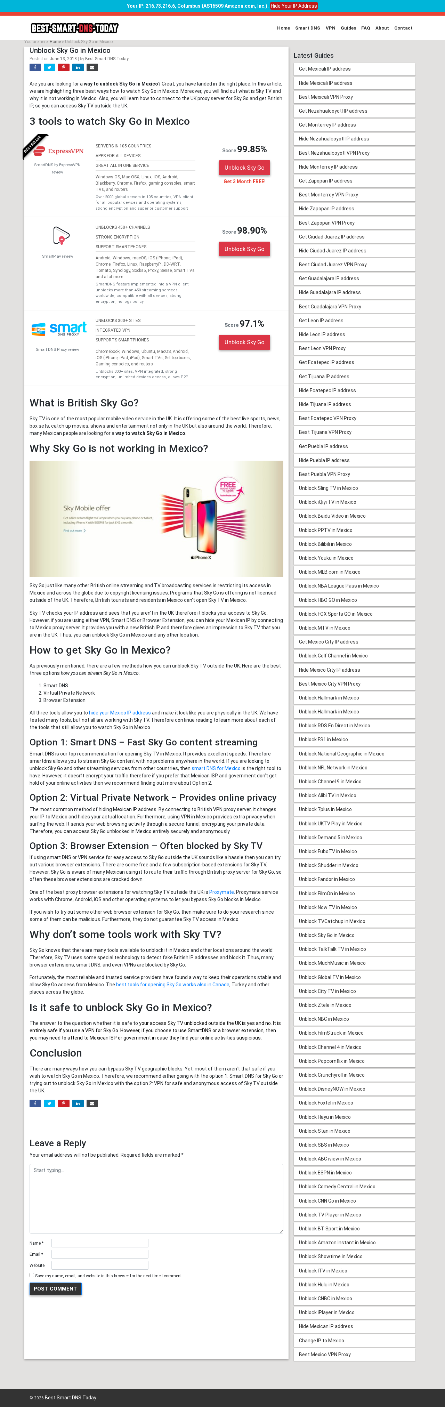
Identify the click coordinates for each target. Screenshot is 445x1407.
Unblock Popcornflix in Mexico (332, 1061)
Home (283, 28)
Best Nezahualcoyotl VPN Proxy (334, 153)
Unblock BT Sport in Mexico (329, 1228)
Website (37, 1265)
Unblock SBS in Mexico (324, 1145)
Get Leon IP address (321, 320)
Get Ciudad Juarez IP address (332, 237)
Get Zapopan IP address (326, 181)
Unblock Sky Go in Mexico (327, 935)
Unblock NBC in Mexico (324, 1019)
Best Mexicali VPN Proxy (326, 97)
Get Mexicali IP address (325, 69)
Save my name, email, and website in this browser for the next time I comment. (109, 1275)
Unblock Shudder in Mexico (328, 865)
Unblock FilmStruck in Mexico (331, 1033)
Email (36, 1254)
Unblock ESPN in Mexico (325, 1172)
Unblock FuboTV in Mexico (328, 851)
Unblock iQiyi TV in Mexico (327, 502)
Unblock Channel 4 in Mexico (330, 1047)
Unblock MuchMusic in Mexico (332, 963)
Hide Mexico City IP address (329, 670)
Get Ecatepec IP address (326, 362)
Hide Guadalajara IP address (330, 292)
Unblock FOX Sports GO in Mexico (336, 614)
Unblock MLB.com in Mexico (330, 572)
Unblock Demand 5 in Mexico (330, 837)
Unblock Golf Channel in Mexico (333, 655)
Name (36, 1243)
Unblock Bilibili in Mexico (325, 544)
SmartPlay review (57, 256)
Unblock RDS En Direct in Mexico (334, 725)
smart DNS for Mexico (216, 768)
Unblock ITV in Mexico (323, 1270)
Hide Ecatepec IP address (327, 390)
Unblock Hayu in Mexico (325, 1117)
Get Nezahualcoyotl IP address (333, 111)
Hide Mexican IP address (326, 1326)
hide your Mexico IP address (120, 712)
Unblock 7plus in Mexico (325, 809)
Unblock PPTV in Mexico (326, 530)
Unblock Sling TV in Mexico (328, 488)
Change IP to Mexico (321, 1340)
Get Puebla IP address (323, 446)
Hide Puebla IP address (324, 460)
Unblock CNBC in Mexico (325, 1298)
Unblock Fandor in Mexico (327, 879)
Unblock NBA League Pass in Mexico (339, 586)
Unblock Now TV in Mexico (328, 907)
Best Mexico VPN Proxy (325, 1354)
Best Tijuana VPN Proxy (325, 432)
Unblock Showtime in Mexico (331, 1256)
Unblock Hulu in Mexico (324, 1284)
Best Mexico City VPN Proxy (330, 684)
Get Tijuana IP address (324, 376)
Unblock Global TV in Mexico (330, 977)
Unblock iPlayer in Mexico (327, 1312)
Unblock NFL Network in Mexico (333, 767)
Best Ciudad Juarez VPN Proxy (333, 264)
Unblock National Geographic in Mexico (342, 754)
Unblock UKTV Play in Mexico (331, 823)
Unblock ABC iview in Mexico (330, 1159)
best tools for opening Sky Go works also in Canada (172, 984)
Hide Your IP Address (294, 6)
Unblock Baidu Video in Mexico (332, 516)
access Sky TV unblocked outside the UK (195, 1023)
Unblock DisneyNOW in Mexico (332, 1089)
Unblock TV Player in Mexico (330, 1215)
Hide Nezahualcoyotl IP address (334, 138)
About (382, 28)
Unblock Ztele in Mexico (325, 1005)
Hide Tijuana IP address (325, 404)
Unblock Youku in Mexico (326, 558)
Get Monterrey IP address (327, 125)
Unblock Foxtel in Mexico (326, 1103)
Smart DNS (307, 28)
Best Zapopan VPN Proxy (327, 223)
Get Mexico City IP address (328, 642)
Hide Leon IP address (322, 334)
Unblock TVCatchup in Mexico (332, 921)
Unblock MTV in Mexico (324, 628)
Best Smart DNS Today (107, 58)
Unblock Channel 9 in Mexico (330, 781)
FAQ (365, 28)
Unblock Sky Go (245, 167)
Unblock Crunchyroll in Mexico (332, 1075)
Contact (403, 28)
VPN (330, 28)
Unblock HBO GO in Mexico (328, 600)
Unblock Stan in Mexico (324, 1131)
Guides (348, 28)
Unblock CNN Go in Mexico (327, 1201)
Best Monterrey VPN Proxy (328, 194)
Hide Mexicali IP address (326, 83)
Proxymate (221, 892)
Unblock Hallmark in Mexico (329, 698)
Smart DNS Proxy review (57, 349)
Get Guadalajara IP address (329, 278)
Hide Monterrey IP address (328, 167)
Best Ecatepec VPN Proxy (327, 418)
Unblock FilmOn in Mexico (327, 893)
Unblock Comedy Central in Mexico (337, 1186)
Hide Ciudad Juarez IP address (332, 250)
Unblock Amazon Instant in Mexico (337, 1242)
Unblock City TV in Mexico (327, 991)
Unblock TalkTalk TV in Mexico (332, 949)
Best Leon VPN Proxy (322, 348)
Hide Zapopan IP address (326, 208)
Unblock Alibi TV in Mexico (327, 795)
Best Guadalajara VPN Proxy (330, 306)
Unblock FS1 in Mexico (323, 739)
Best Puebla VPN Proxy (324, 474)
